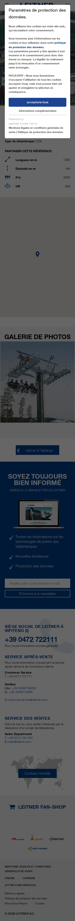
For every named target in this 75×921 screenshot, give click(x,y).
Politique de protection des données (40, 132)
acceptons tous (37, 102)
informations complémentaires (37, 110)
